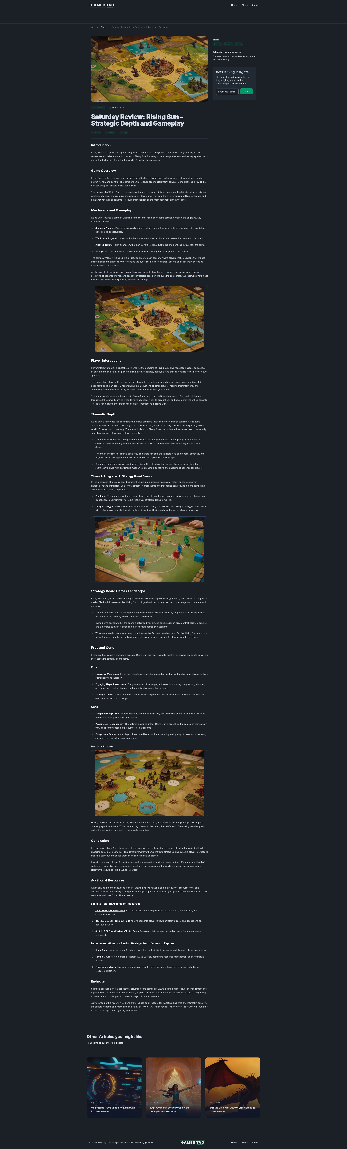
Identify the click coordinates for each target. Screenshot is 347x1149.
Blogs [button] (245, 1142)
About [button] (255, 1142)
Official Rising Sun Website (109, 910)
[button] (246, 91)
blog (103, 27)
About (255, 5)
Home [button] (234, 1142)
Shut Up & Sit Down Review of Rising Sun (116, 931)
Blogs (245, 5)
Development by (141, 1142)
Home (234, 5)
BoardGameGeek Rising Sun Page (112, 920)
